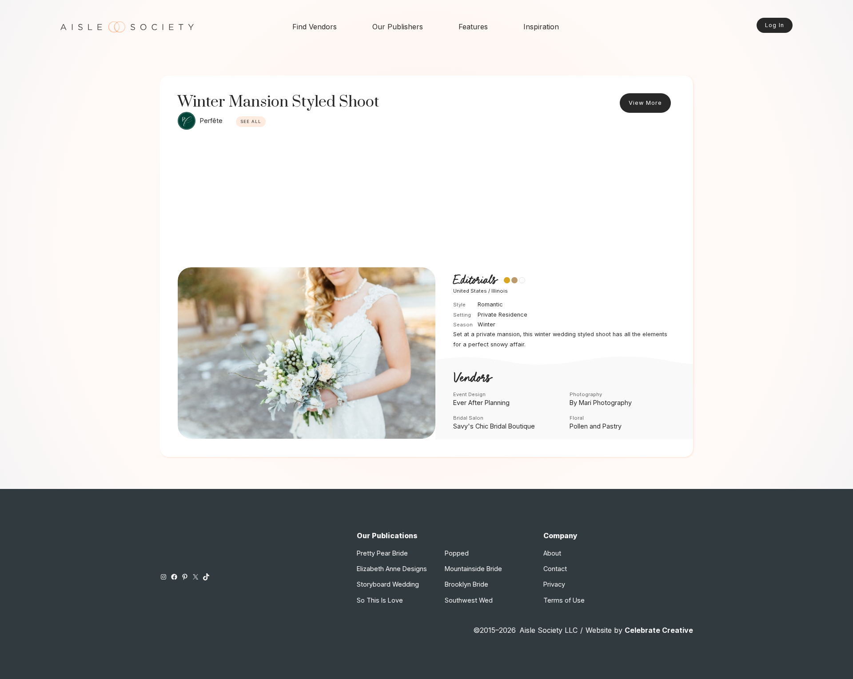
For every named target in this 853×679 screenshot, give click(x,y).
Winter (486, 324)
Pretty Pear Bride (382, 553)
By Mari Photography (601, 402)
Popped (457, 553)
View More (645, 102)
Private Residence (502, 314)
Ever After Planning (481, 402)
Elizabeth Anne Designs (392, 568)
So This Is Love (380, 600)
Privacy (554, 584)
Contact (555, 568)
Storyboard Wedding (388, 584)
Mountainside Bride (473, 568)
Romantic (490, 304)
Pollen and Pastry (596, 426)
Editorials (475, 280)
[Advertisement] (426, 201)
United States (470, 291)
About (552, 553)
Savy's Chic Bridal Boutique (494, 426)
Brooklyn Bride (466, 584)
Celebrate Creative (659, 630)
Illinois (499, 291)
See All (250, 121)
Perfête (211, 120)
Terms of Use (564, 600)
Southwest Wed (469, 600)
